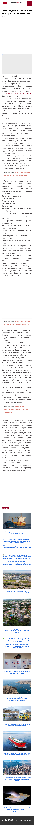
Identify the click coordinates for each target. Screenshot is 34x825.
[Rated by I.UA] (28, 822)
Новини (5, 508)
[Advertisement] (17, 36)
